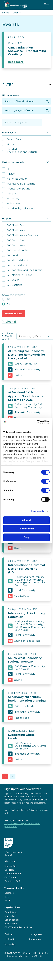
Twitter (9, 934)
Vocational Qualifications (21, 208)
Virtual (11, 144)
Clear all (10, 321)
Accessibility (10, 923)
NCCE (7, 900)
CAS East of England (19, 250)
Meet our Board (12, 873)
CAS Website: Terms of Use (18, 927)
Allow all (26, 520)
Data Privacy (11, 912)
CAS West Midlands (18, 260)
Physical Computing (18, 188)
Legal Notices (12, 907)
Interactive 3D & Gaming (21, 183)
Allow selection (26, 528)
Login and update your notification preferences (22, 825)
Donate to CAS (12, 881)
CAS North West (16, 230)
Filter (8, 85)
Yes (8, 298)
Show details (37, 511)
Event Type (9, 132)
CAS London (14, 255)
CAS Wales (13, 280)
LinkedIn (10, 939)
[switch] (45, 481)
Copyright (9, 916)
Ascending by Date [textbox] (30, 336)
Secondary (13, 198)
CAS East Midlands (17, 265)
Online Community (13, 162)
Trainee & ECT (15, 203)
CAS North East (16, 225)
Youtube (9, 944)
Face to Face (14, 139)
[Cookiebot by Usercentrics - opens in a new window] (37, 422)
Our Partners (11, 877)
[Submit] (47, 101)
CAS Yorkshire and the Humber (25, 270)
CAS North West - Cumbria (22, 235)
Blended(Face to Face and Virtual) (22, 150)
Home (5, 12)
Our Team (9, 870)
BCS (6, 896)
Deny (26, 537)
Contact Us (10, 866)
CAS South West (16, 245)
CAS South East (16, 240)
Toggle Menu (46, 4)
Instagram (35, 934)
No (8, 303)
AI (8, 168)
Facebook (35, 939)
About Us (9, 861)
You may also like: (14, 888)
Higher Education (17, 178)
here (41, 810)
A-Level (11, 173)
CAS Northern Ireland (19, 275)
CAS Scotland (15, 285)
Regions (7, 218)
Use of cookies (11, 919)
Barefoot (9, 893)
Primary (11, 193)
